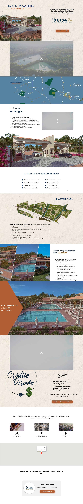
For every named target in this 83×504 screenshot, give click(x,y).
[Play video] (41, 58)
